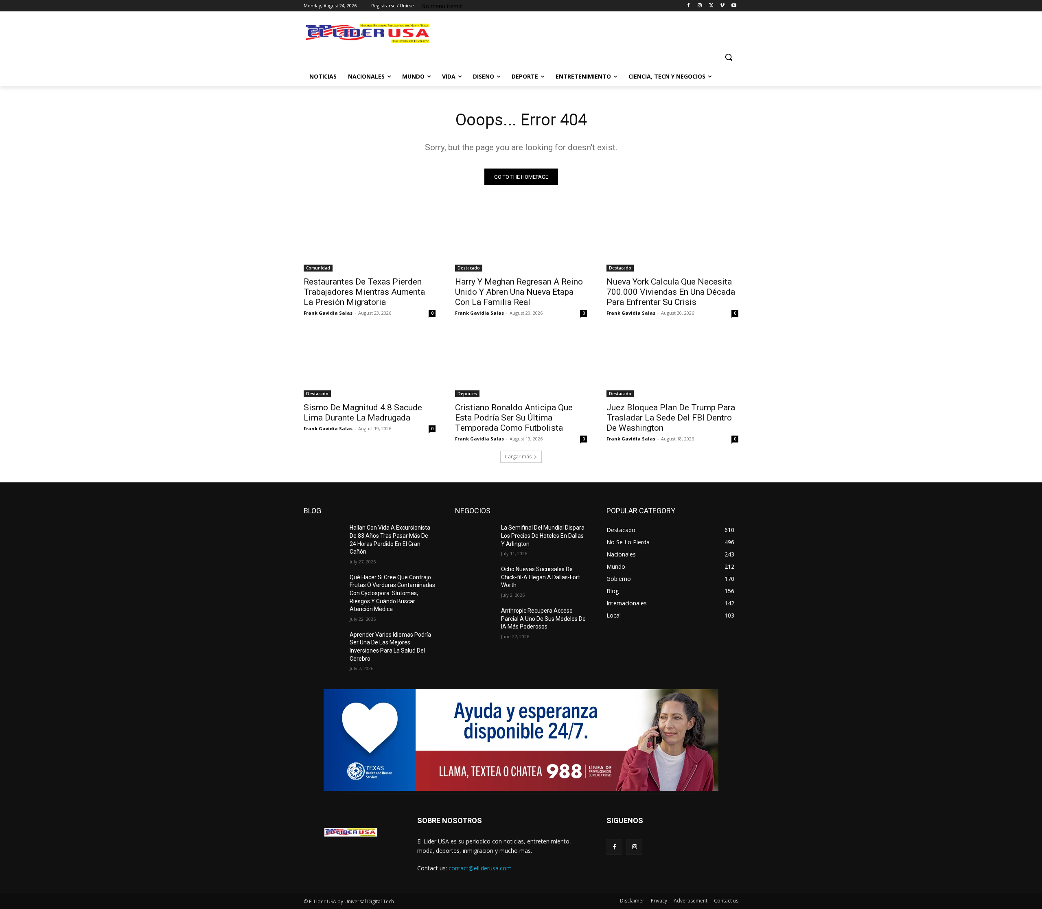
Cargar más (518, 456)
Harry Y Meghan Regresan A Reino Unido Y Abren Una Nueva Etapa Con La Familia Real (519, 292)
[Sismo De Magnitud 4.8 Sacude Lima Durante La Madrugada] (370, 364)
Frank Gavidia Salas (328, 313)
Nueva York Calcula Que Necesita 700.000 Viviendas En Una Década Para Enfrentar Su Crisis (670, 292)
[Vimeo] (722, 6)
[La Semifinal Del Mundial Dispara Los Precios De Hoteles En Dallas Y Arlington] (475, 538)
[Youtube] (733, 6)
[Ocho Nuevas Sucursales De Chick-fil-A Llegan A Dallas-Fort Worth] (475, 579)
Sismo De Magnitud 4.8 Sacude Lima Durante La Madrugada (363, 413)
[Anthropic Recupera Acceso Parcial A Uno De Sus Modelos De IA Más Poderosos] (475, 621)
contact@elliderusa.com (480, 868)
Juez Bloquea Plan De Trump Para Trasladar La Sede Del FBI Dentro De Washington (670, 418)
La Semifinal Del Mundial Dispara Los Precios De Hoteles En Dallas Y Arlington (542, 535)
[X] (711, 6)
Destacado (469, 268)
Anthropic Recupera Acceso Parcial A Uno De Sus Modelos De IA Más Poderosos (543, 618)
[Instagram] (700, 6)
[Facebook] (688, 6)
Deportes (467, 393)
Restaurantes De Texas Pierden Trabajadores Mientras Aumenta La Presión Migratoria (364, 292)
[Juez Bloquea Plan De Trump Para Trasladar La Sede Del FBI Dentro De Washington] (672, 364)
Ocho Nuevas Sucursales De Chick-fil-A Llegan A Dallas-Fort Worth (540, 577)
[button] (728, 57)
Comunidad (318, 268)
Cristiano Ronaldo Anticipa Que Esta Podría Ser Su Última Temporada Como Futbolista (514, 418)
